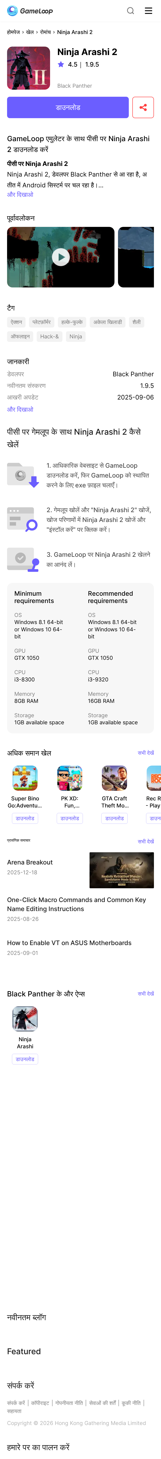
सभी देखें (146, 753)
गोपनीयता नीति (69, 1403)
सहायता (14, 1411)
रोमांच (45, 32)
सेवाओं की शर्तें (102, 1403)
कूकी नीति (131, 1403)
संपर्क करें (16, 1403)
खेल (30, 32)
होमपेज (13, 32)
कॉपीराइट (40, 1403)
